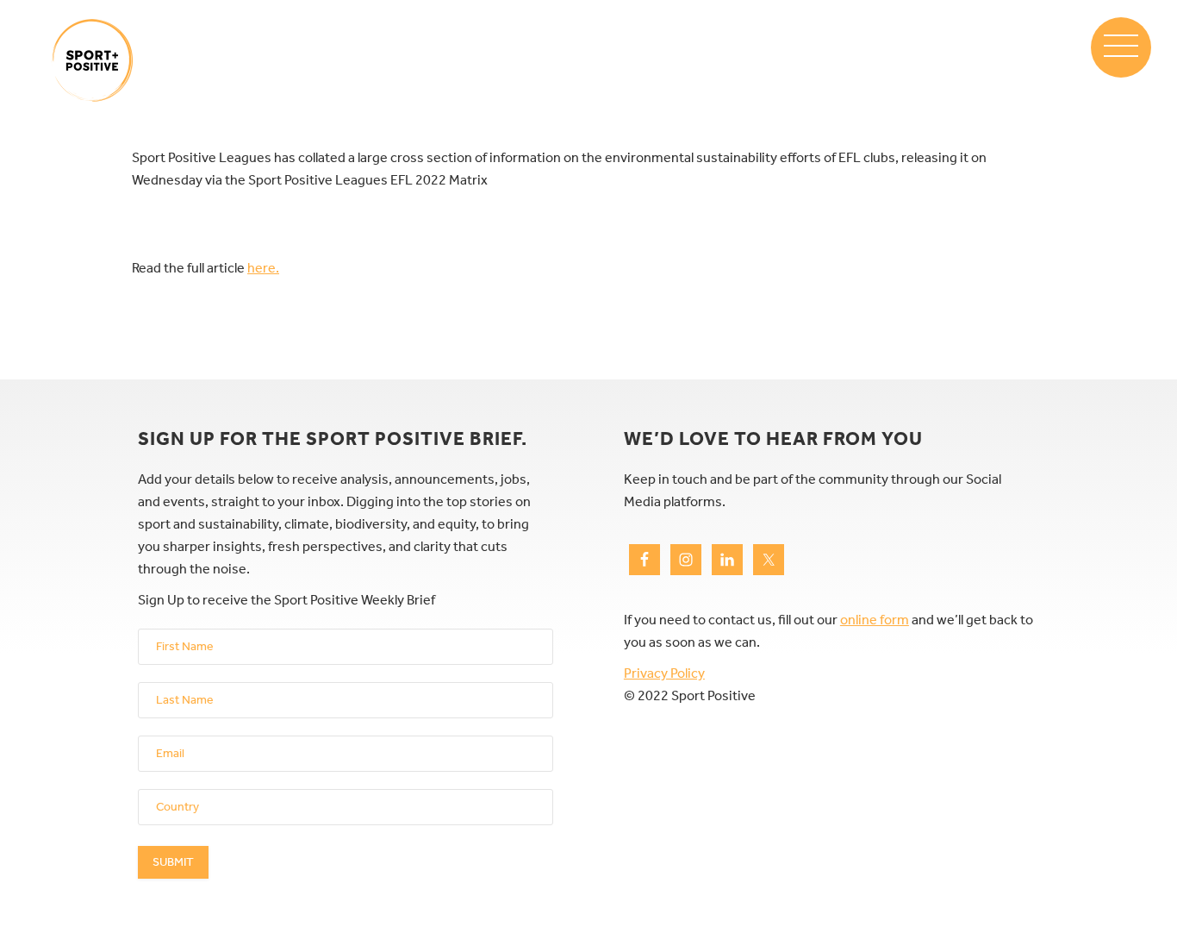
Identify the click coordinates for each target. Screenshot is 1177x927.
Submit (173, 862)
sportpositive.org (92, 60)
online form (874, 619)
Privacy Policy (664, 673)
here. (263, 268)
